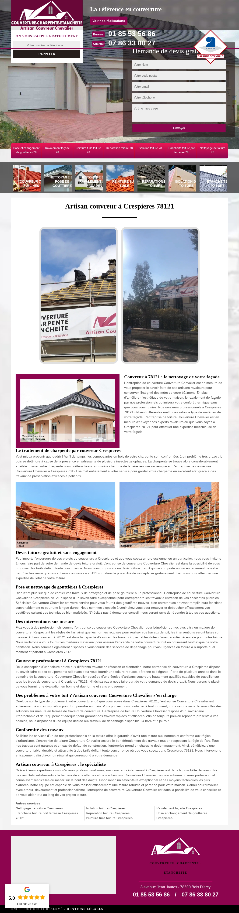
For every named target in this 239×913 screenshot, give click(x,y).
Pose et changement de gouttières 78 (26, 150)
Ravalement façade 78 (57, 150)
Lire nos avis (27, 904)
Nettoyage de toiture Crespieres (39, 808)
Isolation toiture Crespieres (106, 808)
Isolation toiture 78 (150, 148)
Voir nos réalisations (108, 21)
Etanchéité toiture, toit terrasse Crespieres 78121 (47, 815)
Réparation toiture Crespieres (108, 813)
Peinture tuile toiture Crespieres (109, 818)
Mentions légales (85, 909)
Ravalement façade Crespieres (179, 808)
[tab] (26, 179)
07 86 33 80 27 (131, 43)
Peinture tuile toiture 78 (88, 150)
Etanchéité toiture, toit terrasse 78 (181, 150)
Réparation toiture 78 (119, 148)
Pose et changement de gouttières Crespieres (181, 815)
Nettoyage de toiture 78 (212, 150)
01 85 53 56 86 (131, 34)
